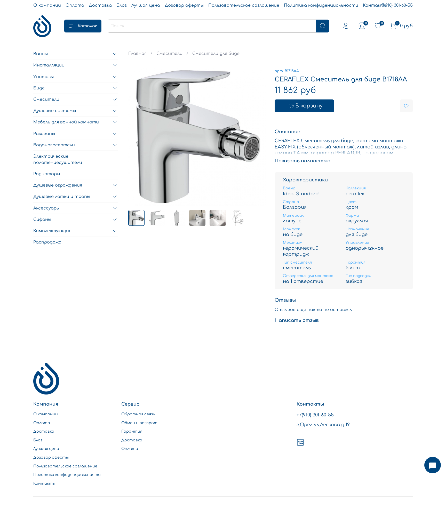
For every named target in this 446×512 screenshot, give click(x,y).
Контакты (375, 5)
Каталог (87, 26)
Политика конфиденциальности (321, 5)
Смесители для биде (216, 53)
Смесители (169, 53)
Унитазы (43, 76)
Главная (137, 53)
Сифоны (42, 219)
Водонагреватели (54, 145)
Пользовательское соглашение (243, 5)
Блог (121, 5)
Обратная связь (138, 414)
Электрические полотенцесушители (57, 159)
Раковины (44, 133)
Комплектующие (52, 231)
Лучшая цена (145, 5)
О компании (47, 5)
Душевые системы (54, 110)
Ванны (40, 54)
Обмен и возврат (139, 423)
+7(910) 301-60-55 (396, 5)
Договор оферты (184, 5)
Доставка (100, 5)
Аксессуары (46, 208)
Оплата (75, 5)
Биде (39, 88)
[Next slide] (258, 137)
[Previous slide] (136, 137)
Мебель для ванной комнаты (66, 122)
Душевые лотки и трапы (61, 196)
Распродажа (47, 242)
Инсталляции (49, 65)
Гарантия (131, 431)
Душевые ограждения (57, 185)
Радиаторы (46, 174)
